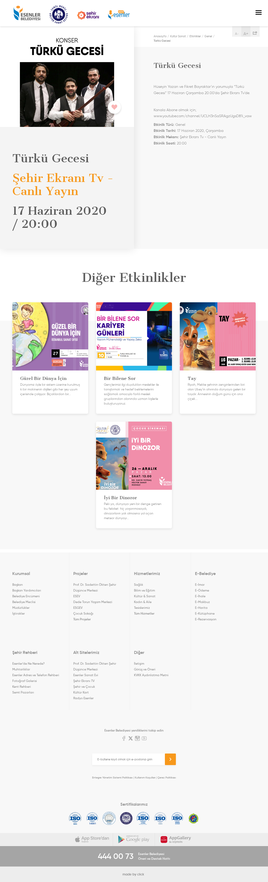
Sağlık (138, 585)
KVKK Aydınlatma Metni (151, 675)
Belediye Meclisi (24, 602)
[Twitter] (130, 739)
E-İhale (200, 596)
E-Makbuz (202, 602)
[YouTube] (144, 739)
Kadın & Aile (143, 602)
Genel (208, 36)
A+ (245, 33)
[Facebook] (123, 739)
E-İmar (200, 585)
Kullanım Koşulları (145, 777)
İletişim (139, 663)
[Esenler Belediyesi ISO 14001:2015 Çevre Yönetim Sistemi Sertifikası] (92, 818)
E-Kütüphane (205, 613)
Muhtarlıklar (21, 669)
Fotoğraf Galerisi (24, 681)
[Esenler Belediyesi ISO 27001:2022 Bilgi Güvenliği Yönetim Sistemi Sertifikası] (109, 818)
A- (237, 34)
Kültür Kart (81, 692)
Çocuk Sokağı (83, 613)
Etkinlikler (195, 36)
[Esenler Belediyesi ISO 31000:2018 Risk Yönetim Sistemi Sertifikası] (143, 818)
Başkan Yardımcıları (26, 590)
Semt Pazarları (23, 692)
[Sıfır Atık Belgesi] (193, 818)
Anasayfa (160, 36)
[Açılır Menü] (258, 13)
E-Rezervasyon (205, 619)
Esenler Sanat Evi (85, 675)
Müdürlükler (21, 608)
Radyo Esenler (119, 15)
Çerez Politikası (167, 777)
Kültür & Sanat (144, 596)
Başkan (17, 585)
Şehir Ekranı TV (88, 15)
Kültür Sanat (58, 14)
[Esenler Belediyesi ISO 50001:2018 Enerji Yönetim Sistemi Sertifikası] (177, 818)
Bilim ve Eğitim (144, 590)
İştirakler (18, 613)
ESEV (76, 596)
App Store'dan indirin (92, 839)
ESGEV (77, 608)
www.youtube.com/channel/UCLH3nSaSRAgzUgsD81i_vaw (203, 116)
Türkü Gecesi (162, 40)
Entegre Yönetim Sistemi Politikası (112, 777)
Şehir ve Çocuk (84, 687)
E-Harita (201, 608)
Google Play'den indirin (134, 839)
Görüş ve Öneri (144, 669)
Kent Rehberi (21, 687)
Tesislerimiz (142, 608)
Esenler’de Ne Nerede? (28, 663)
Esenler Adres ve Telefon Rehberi (35, 675)
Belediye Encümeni (26, 596)
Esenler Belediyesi (27, 13)
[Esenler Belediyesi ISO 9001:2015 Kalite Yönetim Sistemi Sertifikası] (75, 818)
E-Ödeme (202, 590)
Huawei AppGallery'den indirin (176, 839)
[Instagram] (137, 739)
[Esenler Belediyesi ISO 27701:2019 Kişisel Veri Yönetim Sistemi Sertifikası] (126, 818)
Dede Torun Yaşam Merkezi (92, 602)
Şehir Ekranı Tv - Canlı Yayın (203, 137)
